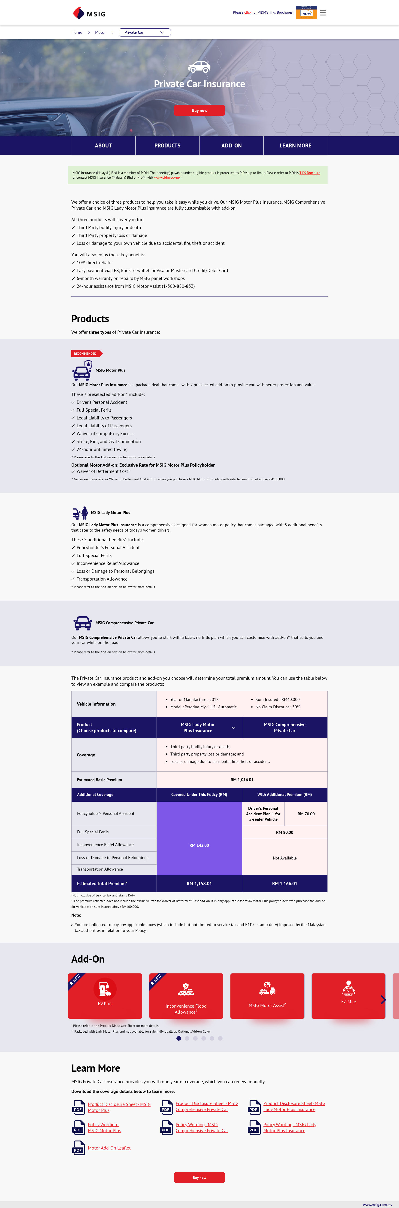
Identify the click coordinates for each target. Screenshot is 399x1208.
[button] (145, 32)
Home (77, 32)
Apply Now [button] (199, 110)
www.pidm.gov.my (167, 177)
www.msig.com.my (377, 1204)
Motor (100, 32)
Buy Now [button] (199, 1177)
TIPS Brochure (309, 173)
